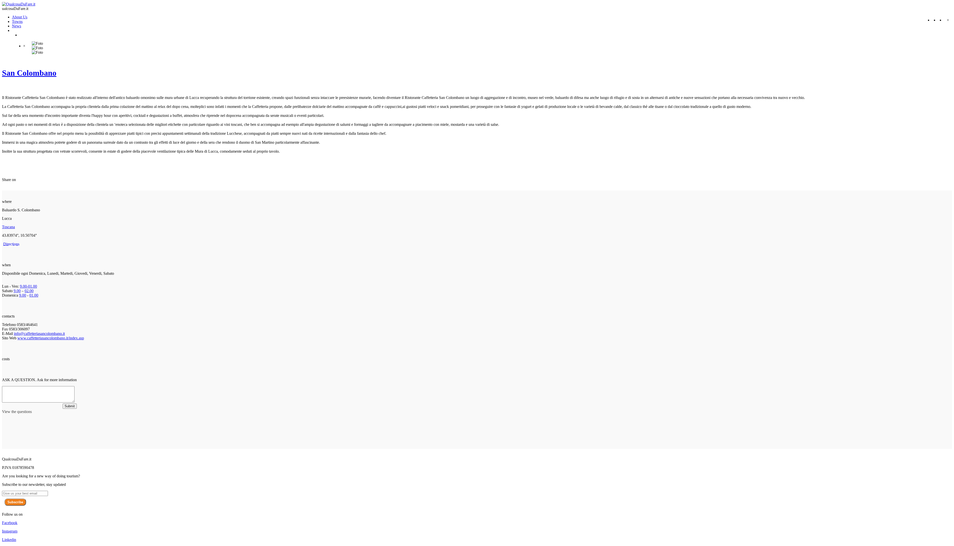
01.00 (33, 295)
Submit (70, 406)
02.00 (29, 291)
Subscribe (15, 502)
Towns (17, 21)
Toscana (8, 227)
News (16, 26)
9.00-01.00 (28, 286)
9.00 (17, 291)
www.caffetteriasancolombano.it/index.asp (50, 338)
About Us (19, 17)
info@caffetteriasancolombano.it (39, 333)
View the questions (17, 412)
